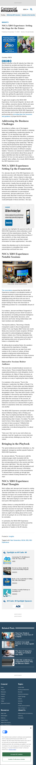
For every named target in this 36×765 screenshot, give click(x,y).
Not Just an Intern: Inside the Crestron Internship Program (20, 568)
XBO (27, 540)
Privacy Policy (12, 749)
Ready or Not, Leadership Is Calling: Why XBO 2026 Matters (22, 579)
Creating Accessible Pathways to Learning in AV (21, 590)
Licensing (20, 715)
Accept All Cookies (17, 754)
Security (20, 703)
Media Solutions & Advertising (25, 713)
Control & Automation (23, 694)
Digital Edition (4, 720)
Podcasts (3, 694)
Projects (3, 698)
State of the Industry (6, 722)
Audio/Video (21, 687)
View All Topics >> (22, 708)
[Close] (31, 728)
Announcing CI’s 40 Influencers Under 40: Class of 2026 (21, 557)
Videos (2, 701)
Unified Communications (24, 705)
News (13, 561)
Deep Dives (3, 713)
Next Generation (15, 540)
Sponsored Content (5, 703)
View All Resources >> (6, 724)
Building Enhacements (23, 689)
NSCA (23, 540)
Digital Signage (21, 696)
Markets (20, 698)
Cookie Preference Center (16, 759)
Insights (5, 22)
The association (7, 290)
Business (20, 692)
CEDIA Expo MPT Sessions (13, 15)
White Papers (4, 715)
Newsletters (21, 718)
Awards (3, 696)
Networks (20, 701)
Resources (3, 692)
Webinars (3, 718)
